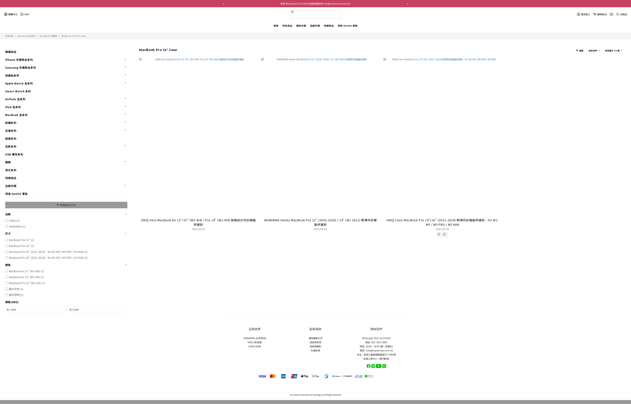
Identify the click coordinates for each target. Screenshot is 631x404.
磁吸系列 (10, 138)
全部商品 (9, 36)
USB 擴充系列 (14, 154)
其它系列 (10, 170)
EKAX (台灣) (254, 346)
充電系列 (10, 131)
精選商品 (10, 52)
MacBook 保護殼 (48, 36)
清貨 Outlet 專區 (348, 25)
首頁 (276, 25)
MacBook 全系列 (26, 36)
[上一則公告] (223, 3)
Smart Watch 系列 (18, 91)
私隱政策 (315, 350)
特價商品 (329, 25)
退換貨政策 (315, 342)
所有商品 (287, 25)
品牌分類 (315, 25)
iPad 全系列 (13, 107)
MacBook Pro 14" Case (73, 36)
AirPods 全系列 (15, 99)
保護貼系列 (12, 75)
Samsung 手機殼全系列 (20, 67)
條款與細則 (315, 346)
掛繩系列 (10, 123)
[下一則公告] (407, 3)
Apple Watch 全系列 (19, 83)
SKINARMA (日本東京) (254, 338)
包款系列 (10, 146)
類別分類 (301, 25)
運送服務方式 (315, 338)
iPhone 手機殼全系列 (19, 60)
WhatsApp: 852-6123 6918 (376, 338)
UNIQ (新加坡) (254, 342)
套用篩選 (67, 205)
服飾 (8, 162)
